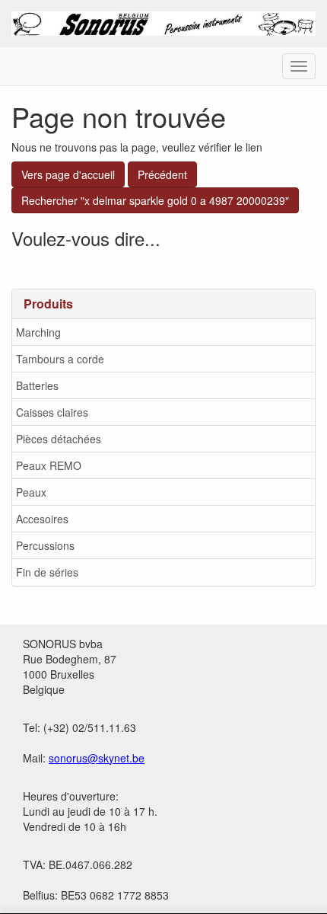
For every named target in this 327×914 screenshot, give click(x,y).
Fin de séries (47, 572)
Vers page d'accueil (68, 174)
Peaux (31, 492)
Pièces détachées (58, 438)
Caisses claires (52, 412)
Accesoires (42, 518)
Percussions (45, 545)
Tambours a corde (60, 358)
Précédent (162, 174)
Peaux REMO (48, 465)
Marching (38, 332)
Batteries (37, 385)
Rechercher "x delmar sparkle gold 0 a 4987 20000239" (155, 200)
